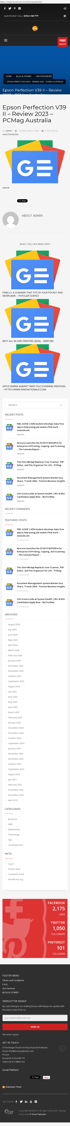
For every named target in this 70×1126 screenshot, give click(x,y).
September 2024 (16, 743)
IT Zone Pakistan (37, 1114)
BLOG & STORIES (10, 992)
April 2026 (13, 645)
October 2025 (14, 676)
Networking (13, 829)
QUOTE (62, 42)
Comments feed (16, 874)
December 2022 (15, 753)
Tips (10, 839)
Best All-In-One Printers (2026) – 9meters (28, 340)
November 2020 (16, 795)
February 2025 (15, 717)
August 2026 (14, 624)
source (5, 187)
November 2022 (16, 758)
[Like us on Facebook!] (16, 1101)
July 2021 (12, 779)
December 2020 (15, 789)
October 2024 (14, 738)
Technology (14, 834)
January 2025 (14, 722)
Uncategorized (10, 134)
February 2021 (15, 784)
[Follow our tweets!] (21, 1101)
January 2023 (14, 748)
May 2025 (12, 701)
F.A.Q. (5, 984)
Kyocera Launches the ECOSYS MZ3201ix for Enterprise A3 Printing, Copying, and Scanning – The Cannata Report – (41, 446)
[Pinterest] (14, 8)
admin (9, 131)
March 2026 (13, 650)
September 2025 (16, 681)
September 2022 (16, 769)
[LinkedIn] (26, 1101)
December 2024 (15, 727)
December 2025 (15, 665)
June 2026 (13, 634)
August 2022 (14, 774)
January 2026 (14, 660)
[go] (61, 405)
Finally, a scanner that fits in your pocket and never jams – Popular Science (32, 294)
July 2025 (12, 691)
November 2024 (16, 732)
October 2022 (14, 764)
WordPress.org (15, 879)
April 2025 (13, 707)
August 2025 (14, 686)
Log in (11, 863)
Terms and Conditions (13, 980)
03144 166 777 (31, 16)
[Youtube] (30, 1101)
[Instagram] (19, 8)
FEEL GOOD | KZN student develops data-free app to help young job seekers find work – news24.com (40, 427)
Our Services (8, 988)
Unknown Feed (13, 1086)
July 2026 (12, 629)
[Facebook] (4, 8)
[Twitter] (9, 8)
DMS (10, 824)
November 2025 (16, 670)
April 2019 (13, 800)
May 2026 (12, 639)
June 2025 (13, 696)
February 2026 (15, 655)
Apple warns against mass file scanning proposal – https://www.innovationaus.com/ (34, 388)
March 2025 (13, 712)
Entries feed (14, 869)
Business (12, 819)
